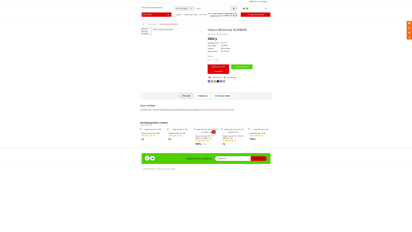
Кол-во (210, 56)
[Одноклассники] (212, 81)
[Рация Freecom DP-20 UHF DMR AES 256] (233, 131)
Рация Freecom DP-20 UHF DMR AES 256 (232, 137)
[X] (218, 81)
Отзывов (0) (203, 96)
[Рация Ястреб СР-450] (179, 129)
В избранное (217, 77)
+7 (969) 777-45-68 (229, 16)
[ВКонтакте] (209, 81)
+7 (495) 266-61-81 (229, 13)
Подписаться (258, 158)
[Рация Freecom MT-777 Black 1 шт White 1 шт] (206, 131)
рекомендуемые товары (154, 122)
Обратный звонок (256, 15)
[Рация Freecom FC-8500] (152, 129)
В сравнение (231, 77)
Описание (186, 96)
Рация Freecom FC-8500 (150, 133)
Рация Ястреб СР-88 (257, 133)
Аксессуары (152, 24)
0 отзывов (225, 34)
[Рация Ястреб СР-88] (260, 129)
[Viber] (221, 81)
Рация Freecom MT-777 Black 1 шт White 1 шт (204, 137)
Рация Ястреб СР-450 (176, 133)
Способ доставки (222, 96)
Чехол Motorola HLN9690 (168, 24)
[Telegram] (215, 81)
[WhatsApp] (224, 81)
